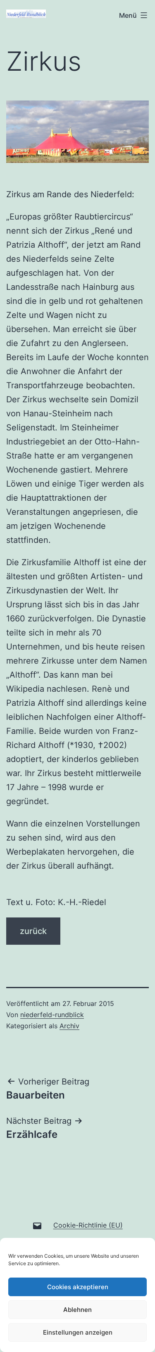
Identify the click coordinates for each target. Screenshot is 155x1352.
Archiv (69, 1026)
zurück (33, 931)
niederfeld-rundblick (52, 1014)
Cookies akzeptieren (77, 1287)
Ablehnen (77, 1310)
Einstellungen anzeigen (77, 1332)
